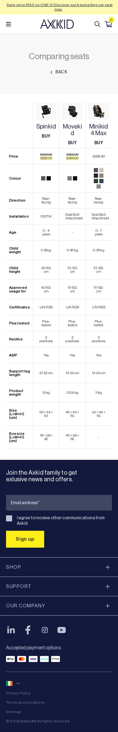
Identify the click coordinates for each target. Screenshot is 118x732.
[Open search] (97, 24)
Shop (13, 567)
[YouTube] (62, 630)
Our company (25, 606)
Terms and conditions (25, 702)
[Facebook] (28, 630)
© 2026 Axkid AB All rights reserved (38, 721)
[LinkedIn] (11, 630)
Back (61, 72)
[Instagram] (45, 630)
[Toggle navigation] (8, 24)
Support (19, 586)
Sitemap (13, 712)
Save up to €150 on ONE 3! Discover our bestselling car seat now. (60, 7)
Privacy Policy (18, 693)
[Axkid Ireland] (57, 24)
